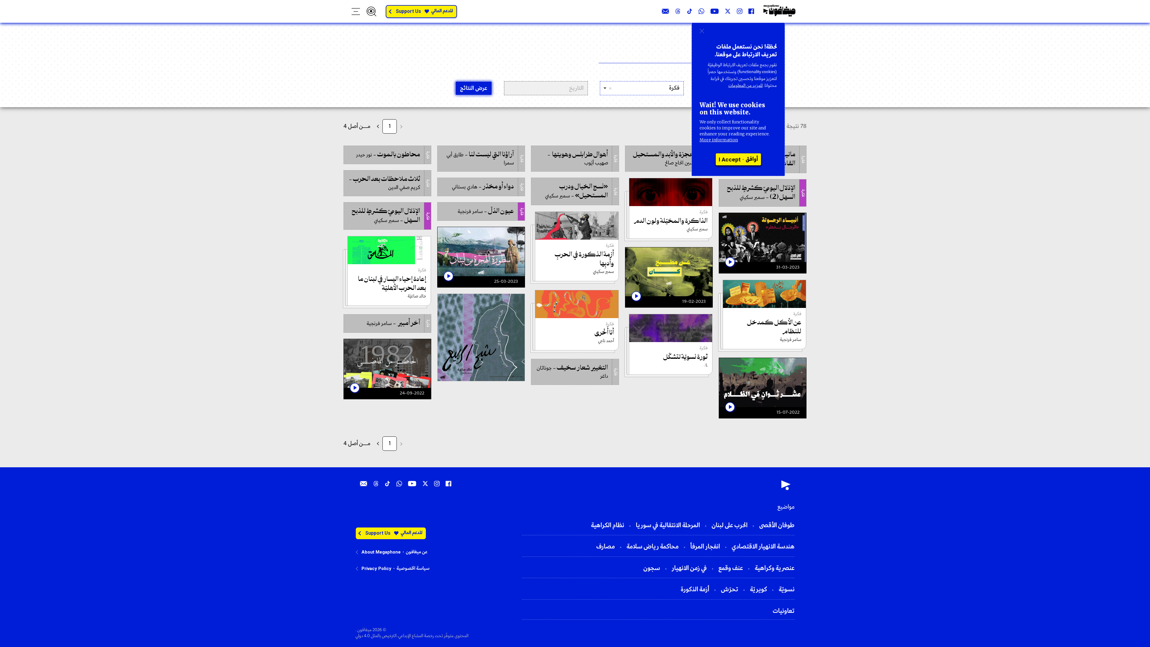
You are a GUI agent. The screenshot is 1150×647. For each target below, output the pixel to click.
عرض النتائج (473, 88)
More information (719, 140)
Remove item (610, 88)
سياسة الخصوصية (413, 568)
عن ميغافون (416, 552)
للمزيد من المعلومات (745, 85)
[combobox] (642, 88)
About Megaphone (381, 552)
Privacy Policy (376, 568)
